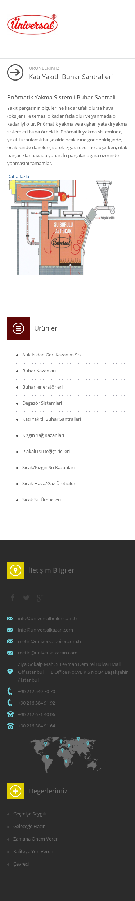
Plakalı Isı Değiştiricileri (46, 451)
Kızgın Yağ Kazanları (43, 435)
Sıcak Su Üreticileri (41, 499)
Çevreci (21, 864)
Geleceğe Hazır (29, 826)
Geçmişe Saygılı (29, 813)
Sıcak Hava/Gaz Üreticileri (49, 483)
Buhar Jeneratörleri (42, 387)
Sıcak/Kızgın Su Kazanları (48, 467)
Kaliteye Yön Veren (33, 851)
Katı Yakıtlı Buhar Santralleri (51, 419)
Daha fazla (18, 176)
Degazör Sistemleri (42, 403)
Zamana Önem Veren (36, 839)
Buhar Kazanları (39, 370)
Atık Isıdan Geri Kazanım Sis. (52, 354)
